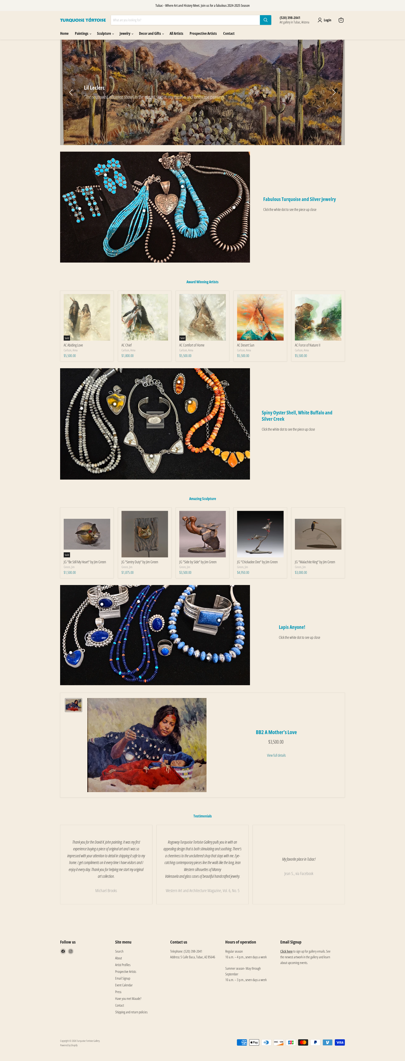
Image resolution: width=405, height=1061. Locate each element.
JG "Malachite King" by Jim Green (315, 561)
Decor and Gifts (150, 33)
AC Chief (127, 345)
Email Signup (122, 978)
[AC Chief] (145, 317)
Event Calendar (124, 985)
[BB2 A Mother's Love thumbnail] (73, 705)
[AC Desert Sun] (260, 317)
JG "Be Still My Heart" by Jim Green (85, 561)
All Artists (176, 33)
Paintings (82, 33)
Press (118, 991)
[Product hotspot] (105, 175)
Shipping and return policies (131, 1012)
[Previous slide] (72, 92)
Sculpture (104, 33)
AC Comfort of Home (191, 345)
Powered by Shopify (68, 1045)
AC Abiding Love (73, 345)
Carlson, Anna (71, 350)
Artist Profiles (122, 964)
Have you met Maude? (128, 998)
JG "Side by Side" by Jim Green (198, 561)
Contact (229, 33)
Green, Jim (69, 567)
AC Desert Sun (245, 345)
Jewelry (125, 33)
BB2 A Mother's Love (276, 732)
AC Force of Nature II (307, 345)
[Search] (265, 20)
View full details (276, 755)
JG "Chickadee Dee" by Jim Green (257, 561)
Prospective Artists (203, 33)
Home (64, 33)
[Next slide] (333, 92)
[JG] (145, 534)
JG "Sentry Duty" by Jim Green (140, 561)
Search (119, 951)
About (118, 958)
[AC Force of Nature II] (318, 317)
